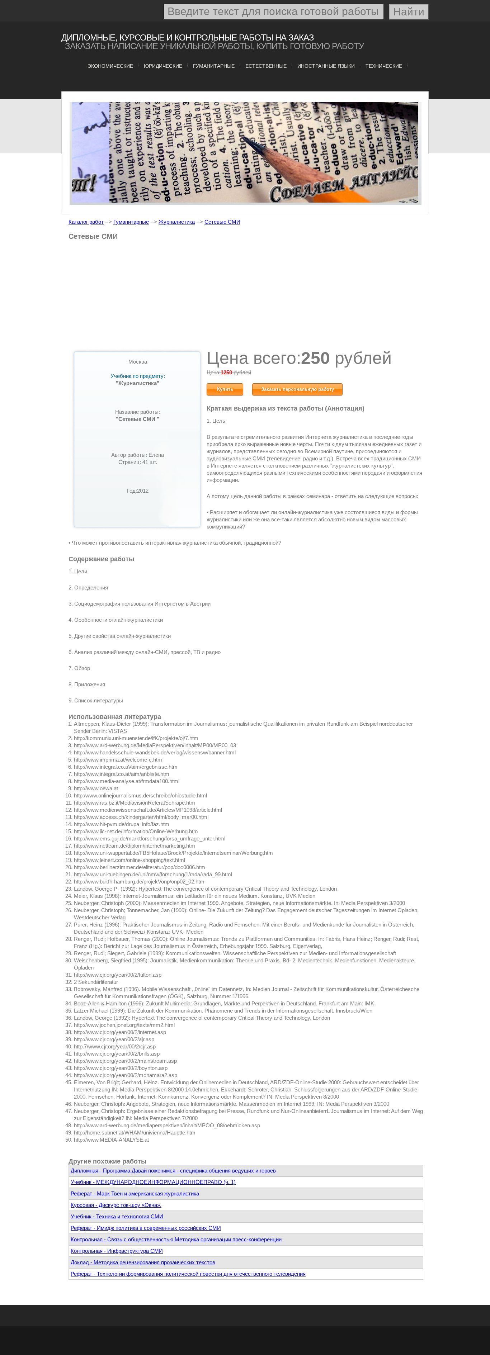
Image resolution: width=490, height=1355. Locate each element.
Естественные (266, 66)
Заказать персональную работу (297, 389)
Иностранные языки (326, 66)
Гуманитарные (214, 66)
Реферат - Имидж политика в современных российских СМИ (146, 1228)
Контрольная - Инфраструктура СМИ (117, 1251)
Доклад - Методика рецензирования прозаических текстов (143, 1262)
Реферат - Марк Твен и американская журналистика (135, 1193)
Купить (225, 389)
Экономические (110, 66)
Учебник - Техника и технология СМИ (117, 1216)
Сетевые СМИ (222, 222)
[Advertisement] (246, 297)
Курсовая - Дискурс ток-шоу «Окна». (116, 1205)
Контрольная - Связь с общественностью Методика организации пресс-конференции (176, 1239)
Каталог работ (86, 222)
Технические (384, 66)
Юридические (163, 66)
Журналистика (177, 222)
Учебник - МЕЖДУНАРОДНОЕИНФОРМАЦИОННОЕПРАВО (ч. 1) (153, 1182)
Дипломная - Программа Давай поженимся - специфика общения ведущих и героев (173, 1170)
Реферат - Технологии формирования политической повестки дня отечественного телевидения (188, 1274)
